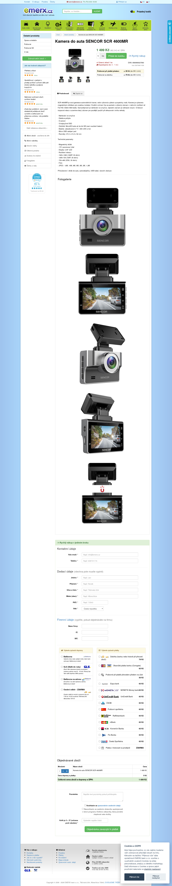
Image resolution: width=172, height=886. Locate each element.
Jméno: (74, 577)
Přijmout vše (134, 877)
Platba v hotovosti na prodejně (124, 747)
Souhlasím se (103, 805)
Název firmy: (73, 626)
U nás (26, 52)
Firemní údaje (84, 619)
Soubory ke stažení (33, 155)
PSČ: (75, 602)
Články (52, 2)
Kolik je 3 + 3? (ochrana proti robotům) (68, 821)
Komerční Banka (127, 728)
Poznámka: (73, 794)
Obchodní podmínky (34, 860)
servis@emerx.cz (75, 2)
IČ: (77, 632)
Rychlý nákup (138, 55)
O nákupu (35, 2)
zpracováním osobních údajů (109, 805)
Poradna (45, 2)
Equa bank (127, 683)
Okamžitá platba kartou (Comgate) (128, 667)
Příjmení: (74, 584)
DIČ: (76, 638)
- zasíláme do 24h (38, 135)
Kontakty (30, 853)
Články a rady (31, 165)
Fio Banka (125, 735)
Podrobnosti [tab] (64, 93)
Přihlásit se (122, 2)
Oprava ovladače (30, 40)
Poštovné (27, 44)
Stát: (75, 608)
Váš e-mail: (73, 554)
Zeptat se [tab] (78, 93)
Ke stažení (62, 857)
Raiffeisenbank (128, 715)
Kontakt (27, 2)
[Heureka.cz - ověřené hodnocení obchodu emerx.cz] (37, 183)
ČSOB (125, 703)
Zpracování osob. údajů (67, 862)
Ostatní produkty (69, 35)
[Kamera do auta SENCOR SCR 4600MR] (75, 60)
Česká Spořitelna (126, 741)
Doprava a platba (33, 855)
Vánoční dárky (31, 145)
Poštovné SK (29, 48)
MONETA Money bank (132, 690)
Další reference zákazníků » (37, 128)
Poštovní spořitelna (125, 709)
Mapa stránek (63, 860)
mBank (126, 722)
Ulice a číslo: (72, 590)
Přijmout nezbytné (156, 877)
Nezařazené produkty (34, 862)
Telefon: (74, 561)
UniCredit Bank (132, 696)
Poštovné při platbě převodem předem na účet (124, 676)
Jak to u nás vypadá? (34, 857)
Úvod (58, 35)
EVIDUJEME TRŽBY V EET (115, 882)
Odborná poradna (32, 150)
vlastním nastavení (152, 869)
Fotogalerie (30, 160)
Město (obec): (72, 596)
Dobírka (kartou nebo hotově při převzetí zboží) (122, 658)
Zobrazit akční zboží (36, 58)
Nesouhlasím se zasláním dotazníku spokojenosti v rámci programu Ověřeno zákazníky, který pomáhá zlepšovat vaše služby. (102, 812)
